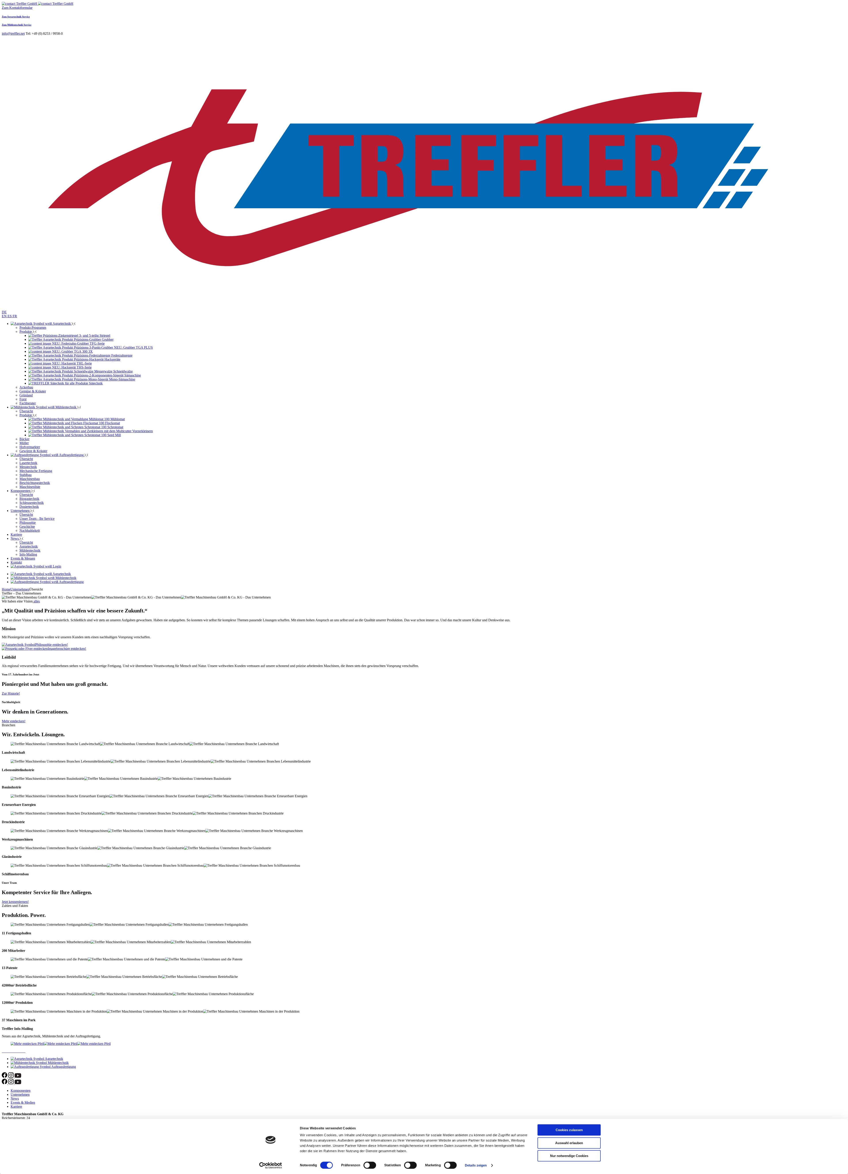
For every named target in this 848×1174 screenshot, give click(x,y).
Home (6, 589)
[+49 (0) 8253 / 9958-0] (20, 4)
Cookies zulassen (569, 1130)
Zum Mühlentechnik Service (16, 24)
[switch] (369, 1165)
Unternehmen (19, 589)
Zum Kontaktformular (17, 8)
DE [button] (4, 312)
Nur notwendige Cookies (569, 1156)
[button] (55, 4)
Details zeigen (476, 1165)
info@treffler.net (13, 33)
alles (36, 601)
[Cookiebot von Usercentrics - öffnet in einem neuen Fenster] (270, 1165)
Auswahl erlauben (569, 1143)
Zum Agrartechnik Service (16, 16)
